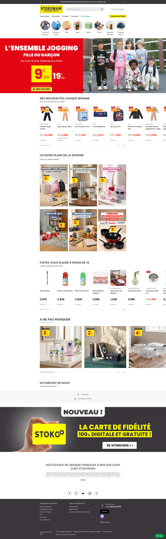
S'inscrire (104, 511)
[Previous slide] (76, 90)
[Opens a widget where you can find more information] (159, 536)
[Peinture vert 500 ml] (83, 278)
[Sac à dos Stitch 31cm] (83, 114)
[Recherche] (102, 9)
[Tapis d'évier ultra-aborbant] (118, 278)
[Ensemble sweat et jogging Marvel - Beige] (154, 114)
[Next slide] (90, 90)
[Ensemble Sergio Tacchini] (48, 114)
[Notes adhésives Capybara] (101, 278)
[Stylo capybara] (48, 278)
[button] (41, 2)
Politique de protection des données (65, 534)
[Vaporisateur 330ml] (136, 278)
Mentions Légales (107, 531)
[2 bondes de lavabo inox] (154, 278)
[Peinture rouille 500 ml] (65, 278)
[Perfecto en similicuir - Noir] (136, 114)
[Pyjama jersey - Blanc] (65, 114)
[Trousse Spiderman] (101, 114)
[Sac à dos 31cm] (118, 114)
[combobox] (85, 9)
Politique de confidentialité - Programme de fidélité (87, 531)
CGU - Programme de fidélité (63, 531)
